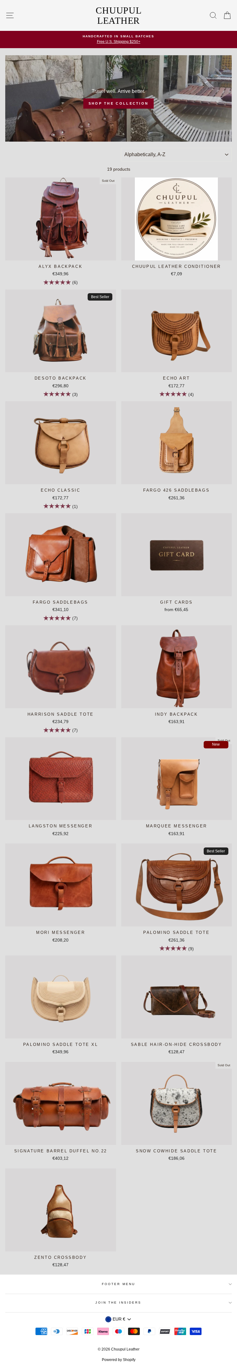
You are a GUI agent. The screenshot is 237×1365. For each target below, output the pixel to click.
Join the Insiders (118, 1302)
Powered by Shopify (118, 1360)
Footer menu (118, 1284)
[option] (118, 39)
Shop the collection (119, 103)
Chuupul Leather (118, 15)
